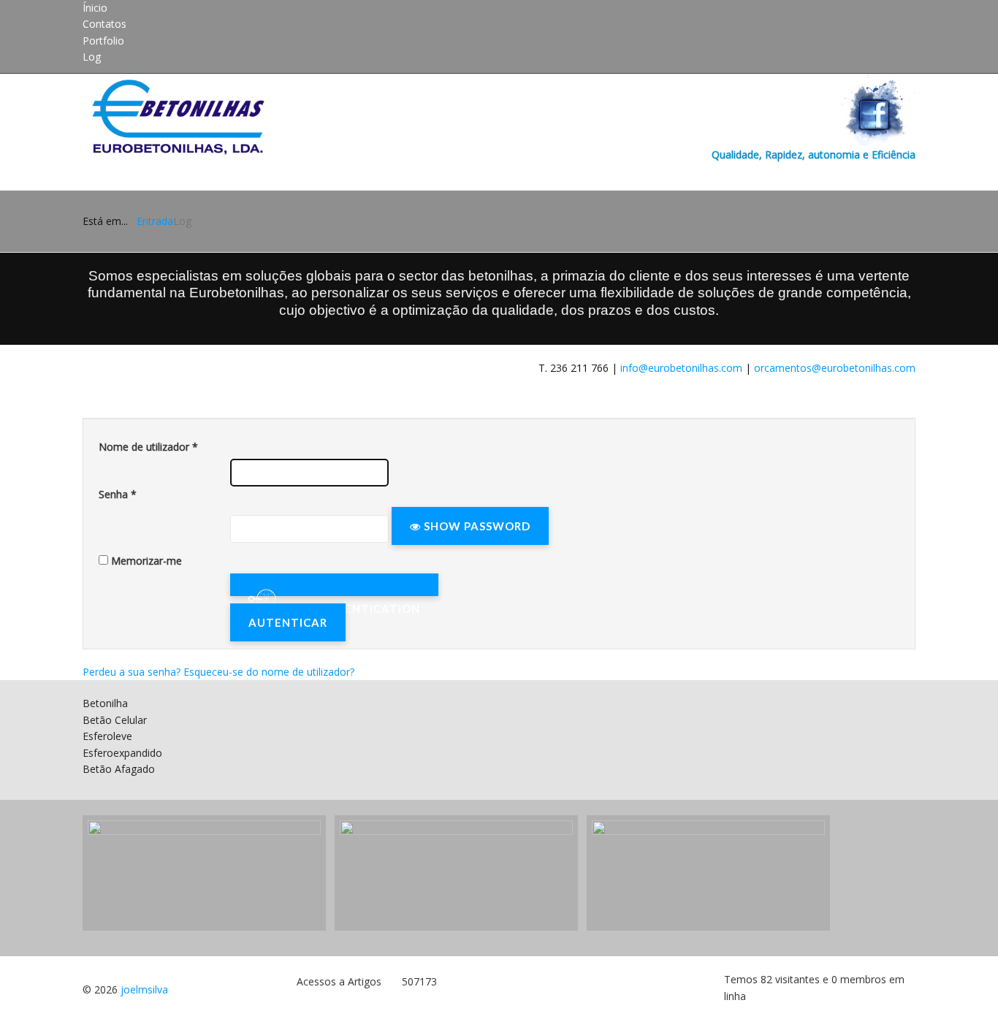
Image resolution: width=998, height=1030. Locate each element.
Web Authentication (334, 584)
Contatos (104, 24)
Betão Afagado (119, 769)
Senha (118, 494)
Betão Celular (115, 720)
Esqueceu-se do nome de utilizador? (268, 672)
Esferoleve (107, 736)
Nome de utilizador (148, 447)
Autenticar (287, 622)
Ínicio (95, 8)
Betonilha (105, 703)
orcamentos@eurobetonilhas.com (834, 368)
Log (92, 57)
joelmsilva (144, 989)
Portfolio (103, 40)
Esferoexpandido (122, 753)
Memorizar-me (146, 561)
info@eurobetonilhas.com (681, 368)
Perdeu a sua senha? (133, 672)
